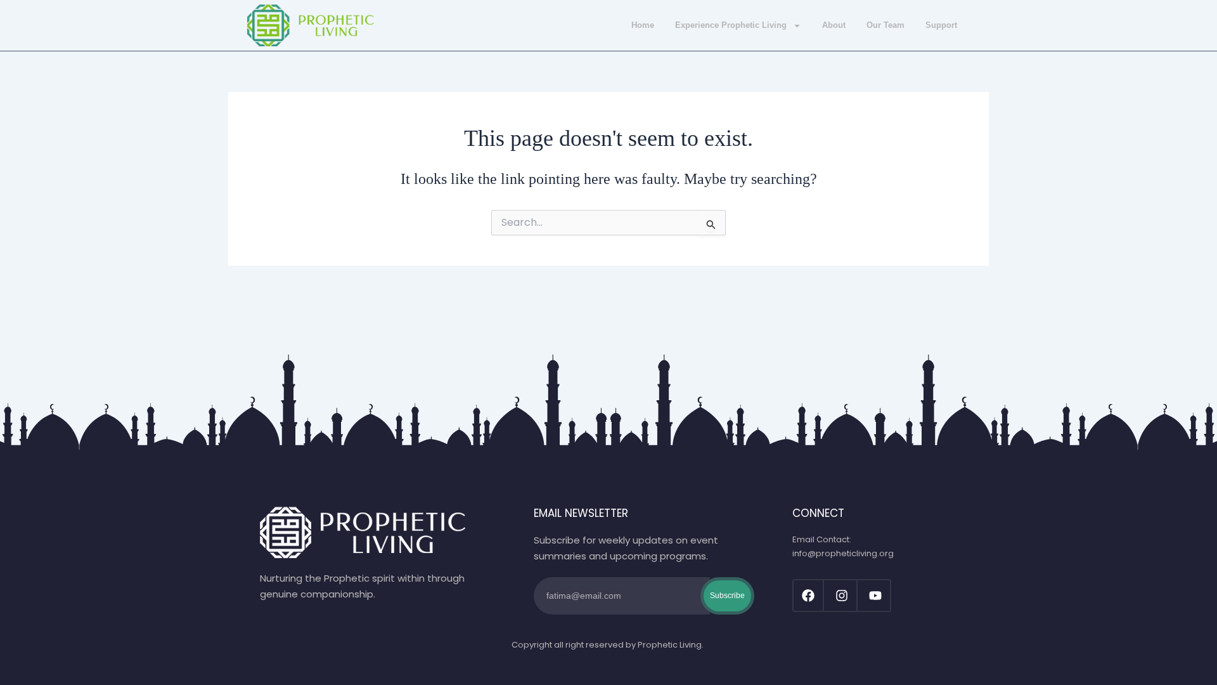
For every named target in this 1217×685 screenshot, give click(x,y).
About (834, 25)
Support (941, 25)
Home (642, 25)
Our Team (885, 25)
